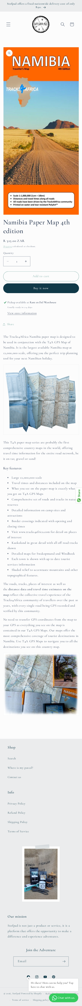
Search (12, 758)
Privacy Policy (16, 803)
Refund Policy (17, 812)
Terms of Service (18, 831)
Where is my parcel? (20, 767)
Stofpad (16, 993)
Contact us (14, 777)
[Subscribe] (63, 961)
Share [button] (10, 324)
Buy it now (41, 288)
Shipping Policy (18, 822)
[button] (8, 24)
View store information (22, 313)
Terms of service (20, 1000)
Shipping (7, 246)
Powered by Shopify (31, 993)
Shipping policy (41, 1000)
